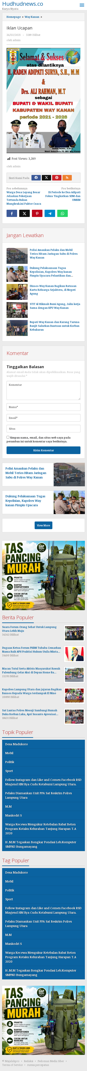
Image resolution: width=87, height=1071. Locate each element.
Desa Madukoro (16, 744)
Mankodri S (13, 815)
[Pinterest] (56, 177)
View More (43, 525)
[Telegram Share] (50, 213)
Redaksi (28, 1061)
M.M (8, 806)
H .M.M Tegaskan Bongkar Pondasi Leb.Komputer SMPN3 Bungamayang (40, 844)
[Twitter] (46, 177)
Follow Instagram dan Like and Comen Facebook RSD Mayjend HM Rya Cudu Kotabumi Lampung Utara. (43, 782)
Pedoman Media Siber (51, 1061)
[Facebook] (36, 177)
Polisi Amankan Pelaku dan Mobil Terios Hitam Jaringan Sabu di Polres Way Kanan (54, 253)
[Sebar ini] (12, 213)
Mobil (9, 753)
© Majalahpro (10, 1061)
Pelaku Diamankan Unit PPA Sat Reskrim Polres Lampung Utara (38, 795)
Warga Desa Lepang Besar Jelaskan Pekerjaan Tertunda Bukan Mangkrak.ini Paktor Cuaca (24, 196)
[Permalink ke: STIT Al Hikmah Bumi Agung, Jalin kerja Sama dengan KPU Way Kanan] (17, 310)
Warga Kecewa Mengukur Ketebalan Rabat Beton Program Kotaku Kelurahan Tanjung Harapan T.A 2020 (40, 828)
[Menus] (82, 5)
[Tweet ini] (24, 213)
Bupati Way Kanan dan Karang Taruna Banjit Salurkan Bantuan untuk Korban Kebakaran (54, 325)
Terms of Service (12, 1065)
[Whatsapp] (62, 213)
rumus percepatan (38, 1065)
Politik (9, 762)
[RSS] (67, 177)
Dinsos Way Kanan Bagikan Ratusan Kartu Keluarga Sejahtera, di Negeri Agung (53, 289)
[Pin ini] (37, 213)
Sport (9, 771)
